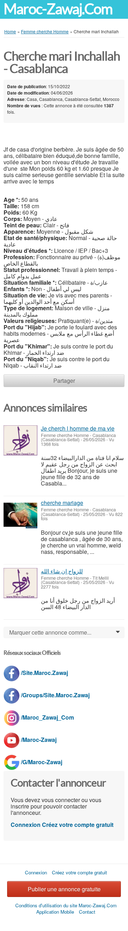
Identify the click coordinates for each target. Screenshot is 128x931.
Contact (87, 911)
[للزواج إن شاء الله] (20, 583)
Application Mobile (55, 911)
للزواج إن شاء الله (62, 571)
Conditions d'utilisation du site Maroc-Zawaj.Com (66, 905)
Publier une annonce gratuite (64, 889)
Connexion (26, 825)
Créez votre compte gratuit (77, 825)
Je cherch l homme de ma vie (77, 428)
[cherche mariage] (20, 515)
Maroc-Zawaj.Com (58, 9)
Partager (64, 380)
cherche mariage (62, 503)
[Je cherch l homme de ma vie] (20, 440)
